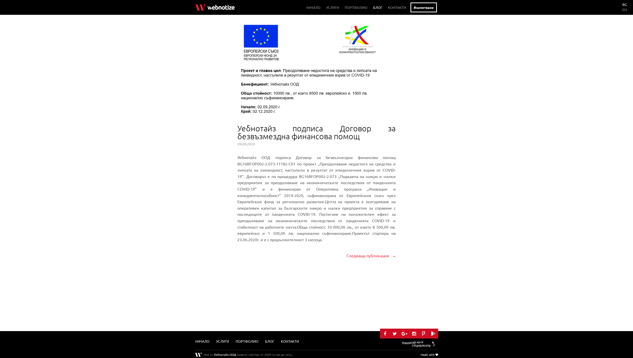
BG (624, 4)
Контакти (397, 7)
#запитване (424, 7)
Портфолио (356, 7)
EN (624, 9)
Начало (313, 7)
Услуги (332, 7)
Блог (377, 7)
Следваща (367, 255)
